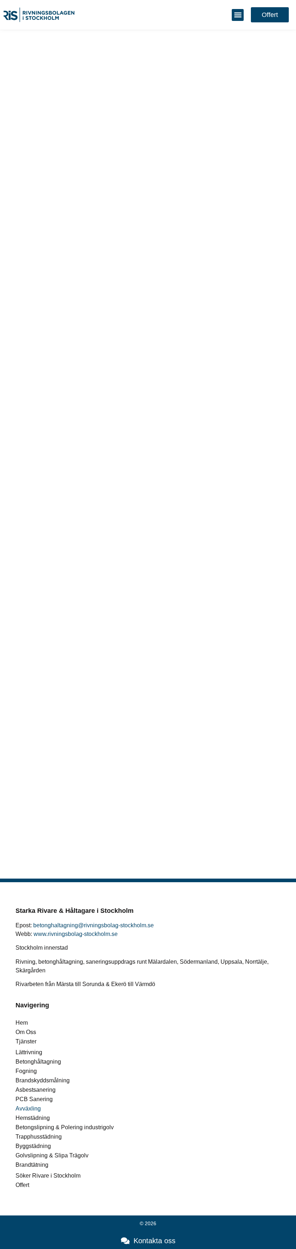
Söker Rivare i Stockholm (48, 1176)
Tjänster (26, 1041)
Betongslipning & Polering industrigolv (65, 1127)
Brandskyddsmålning (43, 1080)
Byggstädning (33, 1146)
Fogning (26, 1071)
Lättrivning (29, 1052)
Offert (22, 1185)
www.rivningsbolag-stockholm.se (76, 934)
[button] (238, 15)
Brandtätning (32, 1165)
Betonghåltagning (38, 1062)
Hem (22, 1023)
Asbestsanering (36, 1090)
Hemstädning (33, 1118)
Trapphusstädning (39, 1137)
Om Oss (26, 1032)
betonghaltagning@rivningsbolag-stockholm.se (93, 925)
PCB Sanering (34, 1099)
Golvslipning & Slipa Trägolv (52, 1155)
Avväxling (28, 1108)
